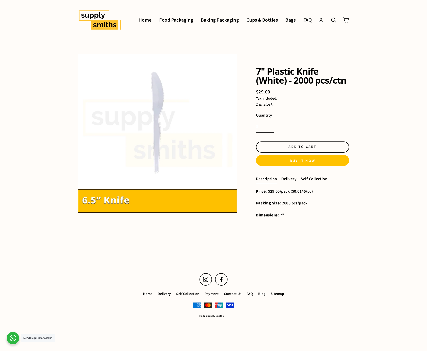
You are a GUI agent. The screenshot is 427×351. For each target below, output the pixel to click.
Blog (262, 293)
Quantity (264, 115)
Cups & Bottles (262, 20)
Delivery (288, 179)
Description (266, 179)
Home (145, 20)
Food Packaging (176, 20)
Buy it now (302, 160)
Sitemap (277, 293)
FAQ (307, 20)
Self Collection (314, 179)
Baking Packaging (220, 20)
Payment (212, 293)
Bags (290, 20)
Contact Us (233, 293)
